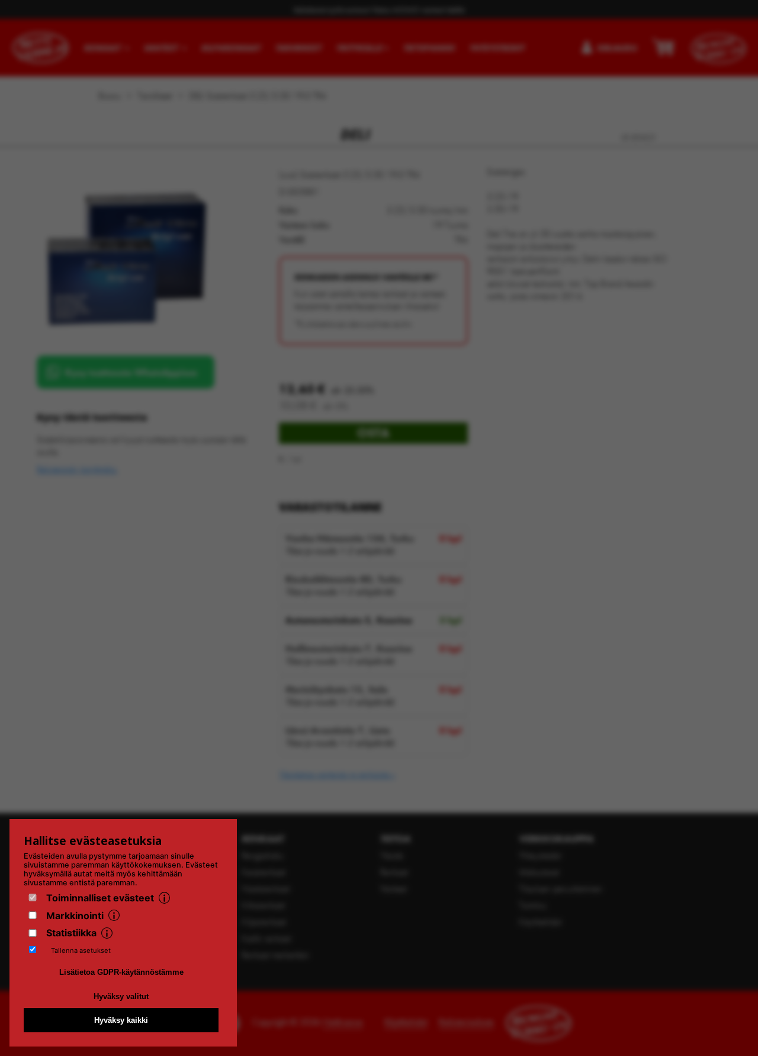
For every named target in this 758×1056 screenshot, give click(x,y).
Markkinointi (75, 915)
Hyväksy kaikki (121, 1020)
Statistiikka (71, 933)
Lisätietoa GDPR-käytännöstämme (121, 972)
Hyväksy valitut (121, 996)
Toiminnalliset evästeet (100, 898)
